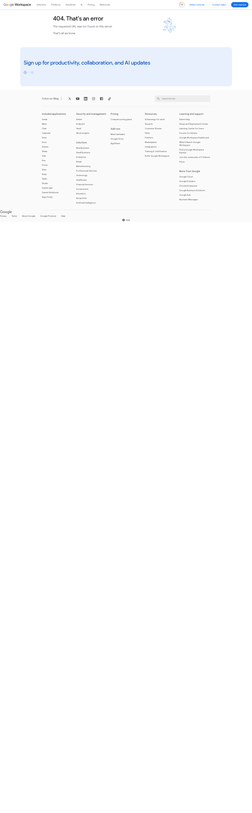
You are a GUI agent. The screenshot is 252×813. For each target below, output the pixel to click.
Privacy (3, 216)
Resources (105, 4)
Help (63, 216)
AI (81, 4)
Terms (14, 216)
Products (55, 4)
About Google (28, 216)
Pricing (91, 4)
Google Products (48, 216)
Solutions (41, 4)
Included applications (54, 114)
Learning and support (191, 114)
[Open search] (182, 4)
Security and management (91, 114)
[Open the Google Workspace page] (18, 4)
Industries (70, 4)
